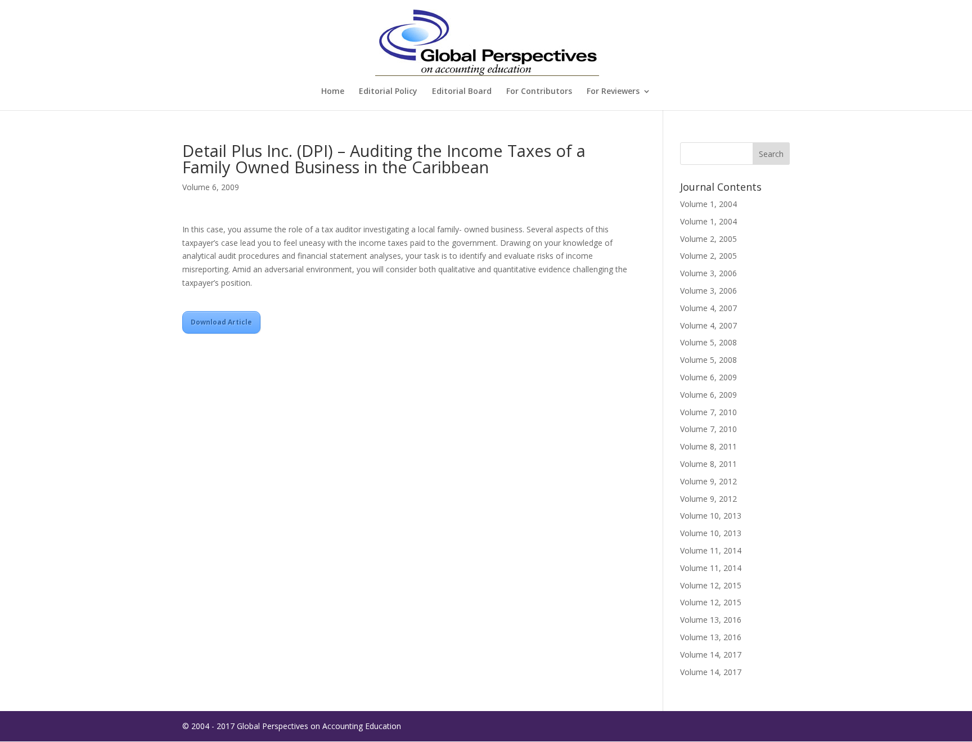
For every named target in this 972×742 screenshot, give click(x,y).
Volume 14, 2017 (710, 654)
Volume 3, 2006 (708, 273)
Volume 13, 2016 (710, 619)
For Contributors (539, 91)
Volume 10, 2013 (710, 515)
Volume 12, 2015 (710, 585)
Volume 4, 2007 (708, 308)
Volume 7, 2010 (708, 412)
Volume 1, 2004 (708, 204)
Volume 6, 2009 (210, 187)
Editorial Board (462, 91)
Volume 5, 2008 (708, 342)
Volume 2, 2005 (708, 238)
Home (332, 91)
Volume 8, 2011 (708, 446)
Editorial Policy (388, 91)
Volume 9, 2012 (708, 481)
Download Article (221, 322)
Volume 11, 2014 (710, 550)
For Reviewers (613, 91)
